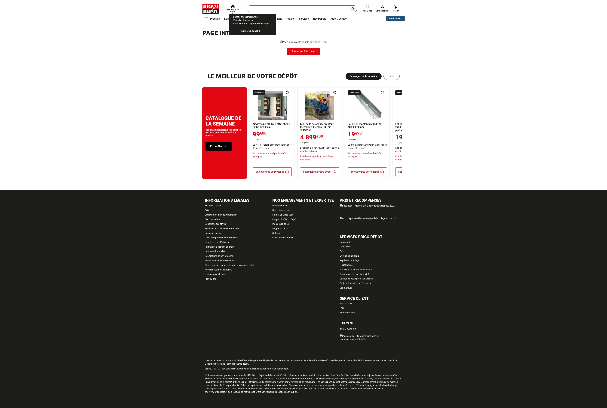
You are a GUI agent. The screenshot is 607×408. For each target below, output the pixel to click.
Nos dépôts (319, 18)
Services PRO (395, 18)
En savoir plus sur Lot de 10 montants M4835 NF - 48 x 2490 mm (367, 133)
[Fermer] (273, 17)
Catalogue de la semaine (363, 76)
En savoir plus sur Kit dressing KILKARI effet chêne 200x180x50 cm (272, 133)
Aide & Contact (339, 18)
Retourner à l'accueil (303, 51)
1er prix (391, 76)
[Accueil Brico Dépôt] (210, 9)
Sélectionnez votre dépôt (269, 171)
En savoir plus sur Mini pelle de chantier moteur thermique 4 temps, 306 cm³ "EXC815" (320, 133)
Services (304, 18)
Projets (290, 18)
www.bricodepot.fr (218, 392)
